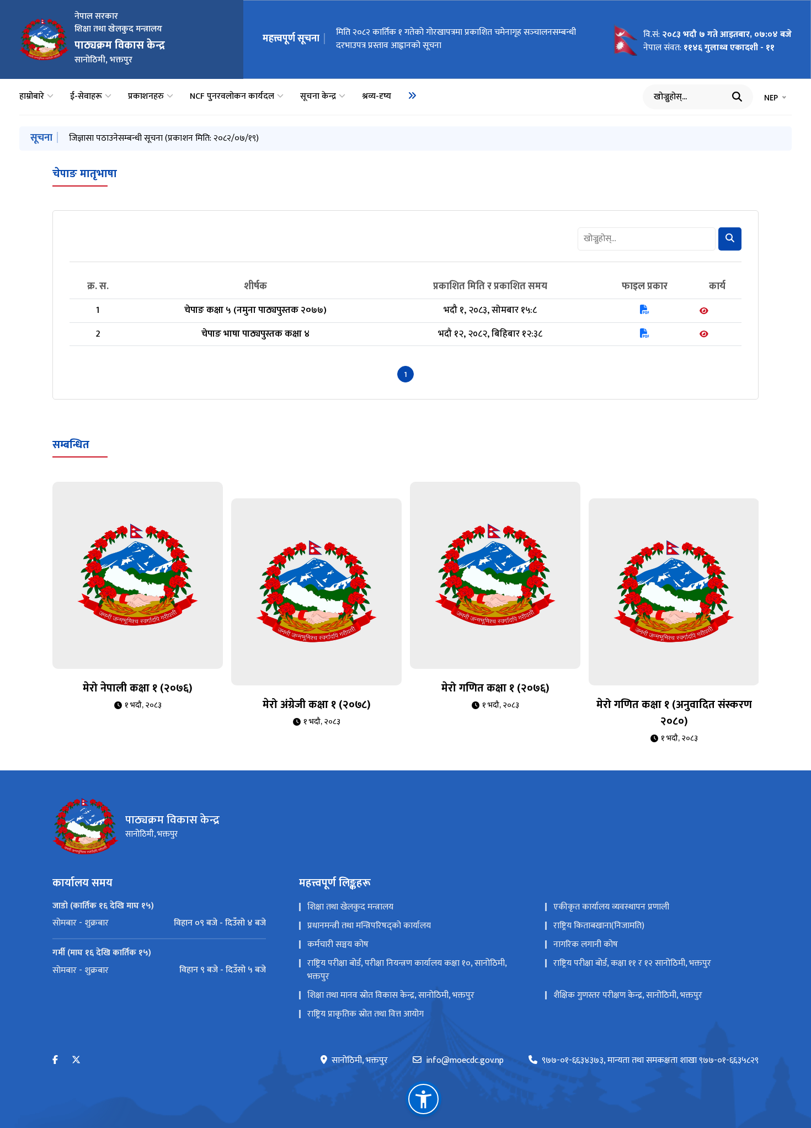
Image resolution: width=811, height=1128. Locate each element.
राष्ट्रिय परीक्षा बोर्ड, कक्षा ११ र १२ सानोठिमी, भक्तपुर (632, 963)
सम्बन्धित (70, 444)
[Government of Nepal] (44, 39)
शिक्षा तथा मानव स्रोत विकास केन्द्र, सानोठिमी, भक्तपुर (390, 995)
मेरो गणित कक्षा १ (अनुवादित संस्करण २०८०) (674, 713)
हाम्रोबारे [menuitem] (31, 96)
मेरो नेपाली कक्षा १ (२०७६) (138, 688)
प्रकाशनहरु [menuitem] (146, 96)
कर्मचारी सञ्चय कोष (338, 944)
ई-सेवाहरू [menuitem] (86, 96)
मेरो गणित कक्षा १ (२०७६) (495, 688)
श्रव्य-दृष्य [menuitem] (376, 96)
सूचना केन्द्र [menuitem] (318, 96)
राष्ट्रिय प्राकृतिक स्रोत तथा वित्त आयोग (365, 1014)
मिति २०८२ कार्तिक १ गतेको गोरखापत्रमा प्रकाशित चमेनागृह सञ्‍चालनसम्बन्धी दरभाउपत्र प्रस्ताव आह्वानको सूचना (456, 39)
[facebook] (55, 1060)
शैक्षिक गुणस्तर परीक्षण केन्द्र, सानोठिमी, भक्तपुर (627, 995)
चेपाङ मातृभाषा (84, 173)
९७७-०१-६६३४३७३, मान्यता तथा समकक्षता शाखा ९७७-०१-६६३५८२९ (650, 1060)
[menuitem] (412, 95)
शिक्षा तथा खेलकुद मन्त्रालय (350, 907)
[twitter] (76, 1060)
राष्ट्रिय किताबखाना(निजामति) (598, 925)
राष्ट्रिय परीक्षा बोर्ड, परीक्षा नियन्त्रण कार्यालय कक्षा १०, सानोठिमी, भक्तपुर (406, 970)
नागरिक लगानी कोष (585, 944)
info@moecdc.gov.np (465, 1060)
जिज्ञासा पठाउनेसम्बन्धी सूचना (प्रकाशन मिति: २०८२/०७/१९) (164, 138)
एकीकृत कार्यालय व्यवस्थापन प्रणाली (611, 907)
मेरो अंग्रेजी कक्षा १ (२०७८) (317, 704)
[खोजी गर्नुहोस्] (737, 97)
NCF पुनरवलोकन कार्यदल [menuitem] (232, 96)
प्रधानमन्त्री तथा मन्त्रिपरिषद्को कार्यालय (369, 925)
